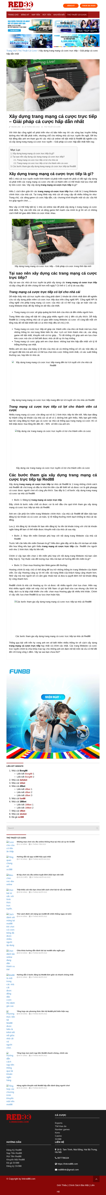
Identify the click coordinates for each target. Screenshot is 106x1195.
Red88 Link (15, 127)
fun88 (22, 798)
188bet (28, 804)
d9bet (27, 789)
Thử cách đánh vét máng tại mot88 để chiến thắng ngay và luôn (44, 914)
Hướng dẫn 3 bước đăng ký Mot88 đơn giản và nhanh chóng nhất (45, 975)
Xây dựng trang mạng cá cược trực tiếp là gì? (33, 153)
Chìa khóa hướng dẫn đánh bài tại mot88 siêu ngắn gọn (41, 950)
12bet (22, 783)
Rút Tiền (47, 15)
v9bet (22, 811)
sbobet (23, 814)
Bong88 (28, 774)
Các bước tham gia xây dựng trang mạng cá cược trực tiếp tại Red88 (44, 166)
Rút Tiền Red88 (13, 1156)
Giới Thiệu (62, 1185)
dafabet (23, 780)
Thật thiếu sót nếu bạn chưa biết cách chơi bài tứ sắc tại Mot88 (44, 890)
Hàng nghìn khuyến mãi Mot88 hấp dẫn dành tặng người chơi (43, 1085)
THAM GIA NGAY (89, 6)
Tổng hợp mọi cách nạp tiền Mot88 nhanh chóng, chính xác (42, 1053)
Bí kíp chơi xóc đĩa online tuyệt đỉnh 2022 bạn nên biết (40, 875)
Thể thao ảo (60, 1126)
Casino (58, 1136)
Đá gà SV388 (12, 1163)
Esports (58, 1123)
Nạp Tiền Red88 (14, 1153)
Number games (62, 1129)
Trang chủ (13, 15)
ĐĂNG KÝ (71, 6)
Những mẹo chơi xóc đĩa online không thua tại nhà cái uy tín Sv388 (46, 842)
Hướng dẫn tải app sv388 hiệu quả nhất (34, 857)
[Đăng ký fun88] (53, 712)
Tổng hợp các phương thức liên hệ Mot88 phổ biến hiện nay (43, 1011)
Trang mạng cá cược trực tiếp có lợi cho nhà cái (37, 160)
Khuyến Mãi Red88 (15, 1159)
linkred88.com (28, 1179)
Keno (57, 1132)
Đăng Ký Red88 (14, 1150)
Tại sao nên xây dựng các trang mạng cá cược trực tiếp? (39, 157)
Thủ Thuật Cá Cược (77, 15)
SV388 (58, 1139)
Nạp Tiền (36, 15)
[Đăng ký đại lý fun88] (29, 26)
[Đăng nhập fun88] (77, 41)
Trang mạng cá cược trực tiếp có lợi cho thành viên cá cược (42, 163)
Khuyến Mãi (59, 15)
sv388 (21, 817)
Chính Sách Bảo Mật (79, 1185)
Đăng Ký (25, 15)
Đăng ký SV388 (13, 1166)
